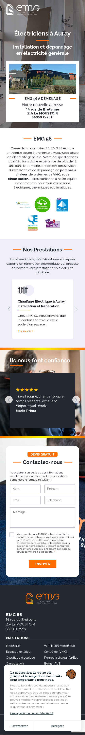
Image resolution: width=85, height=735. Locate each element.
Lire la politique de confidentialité (31, 713)
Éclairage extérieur (18, 651)
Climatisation (15, 663)
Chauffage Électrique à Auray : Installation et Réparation (42, 304)
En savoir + (26, 331)
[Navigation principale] (75, 10)
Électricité (13, 646)
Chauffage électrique (20, 657)
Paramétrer (19, 726)
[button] (8, 309)
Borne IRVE (52, 663)
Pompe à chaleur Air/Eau (61, 657)
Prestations (17, 638)
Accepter (57, 726)
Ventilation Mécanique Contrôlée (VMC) (59, 648)
